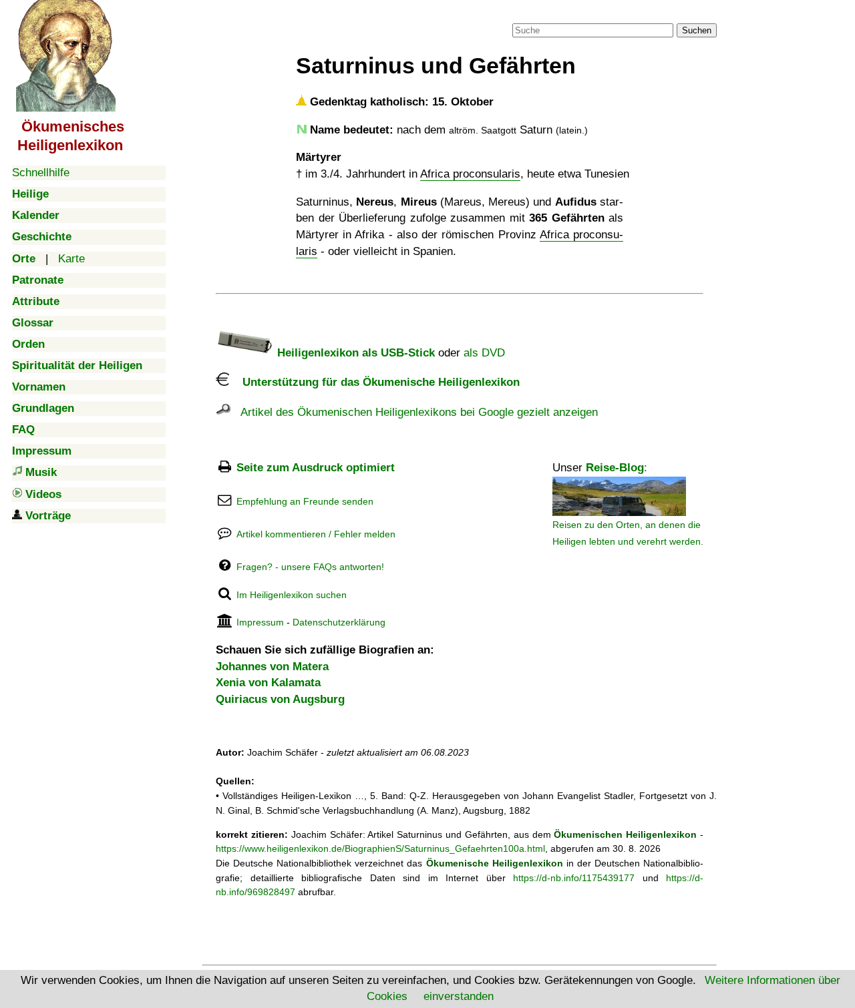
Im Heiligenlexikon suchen (291, 594)
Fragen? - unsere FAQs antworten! (310, 566)
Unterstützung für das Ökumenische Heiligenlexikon (374, 382)
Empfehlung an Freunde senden (304, 501)
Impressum (260, 622)
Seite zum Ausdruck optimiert (315, 467)
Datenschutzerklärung (339, 622)
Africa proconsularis (470, 174)
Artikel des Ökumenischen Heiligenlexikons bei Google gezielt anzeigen (414, 412)
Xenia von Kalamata (268, 682)
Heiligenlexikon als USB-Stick (354, 352)
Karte (71, 258)
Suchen (696, 30)
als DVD (484, 352)
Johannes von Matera (272, 666)
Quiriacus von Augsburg (280, 699)
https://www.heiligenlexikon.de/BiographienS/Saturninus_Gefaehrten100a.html (380, 848)
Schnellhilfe (40, 172)
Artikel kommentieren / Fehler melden (315, 534)
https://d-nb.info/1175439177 (574, 877)
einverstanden (458, 996)
